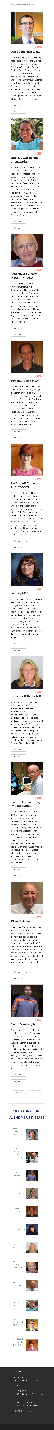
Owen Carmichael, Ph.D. (25, 51)
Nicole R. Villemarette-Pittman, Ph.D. (19, 1302)
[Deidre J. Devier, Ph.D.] (32, 1193)
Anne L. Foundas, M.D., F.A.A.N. (18, 1131)
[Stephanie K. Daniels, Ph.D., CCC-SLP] (32, 1345)
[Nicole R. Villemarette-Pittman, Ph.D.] (32, 1305)
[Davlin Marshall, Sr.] (32, 1175)
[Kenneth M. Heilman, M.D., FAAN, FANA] (32, 1267)
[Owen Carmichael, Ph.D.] (32, 1325)
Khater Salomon (21, 921)
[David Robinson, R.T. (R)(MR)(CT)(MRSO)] (32, 1157)
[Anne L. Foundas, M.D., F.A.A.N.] (32, 1134)
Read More (18, 105)
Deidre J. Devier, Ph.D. (18, 1191)
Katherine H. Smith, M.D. (26, 696)
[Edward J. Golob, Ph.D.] (32, 1211)
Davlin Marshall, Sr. (23, 1024)
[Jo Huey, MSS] (32, 1229)
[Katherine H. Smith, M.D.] (32, 1247)
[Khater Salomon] (32, 1285)
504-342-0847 (20, 1391)
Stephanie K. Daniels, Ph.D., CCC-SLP (19, 1342)
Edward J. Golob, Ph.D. (24, 380)
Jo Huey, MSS (19, 593)
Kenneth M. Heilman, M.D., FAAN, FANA (19, 1264)
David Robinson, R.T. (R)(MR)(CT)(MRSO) (18, 1152)
